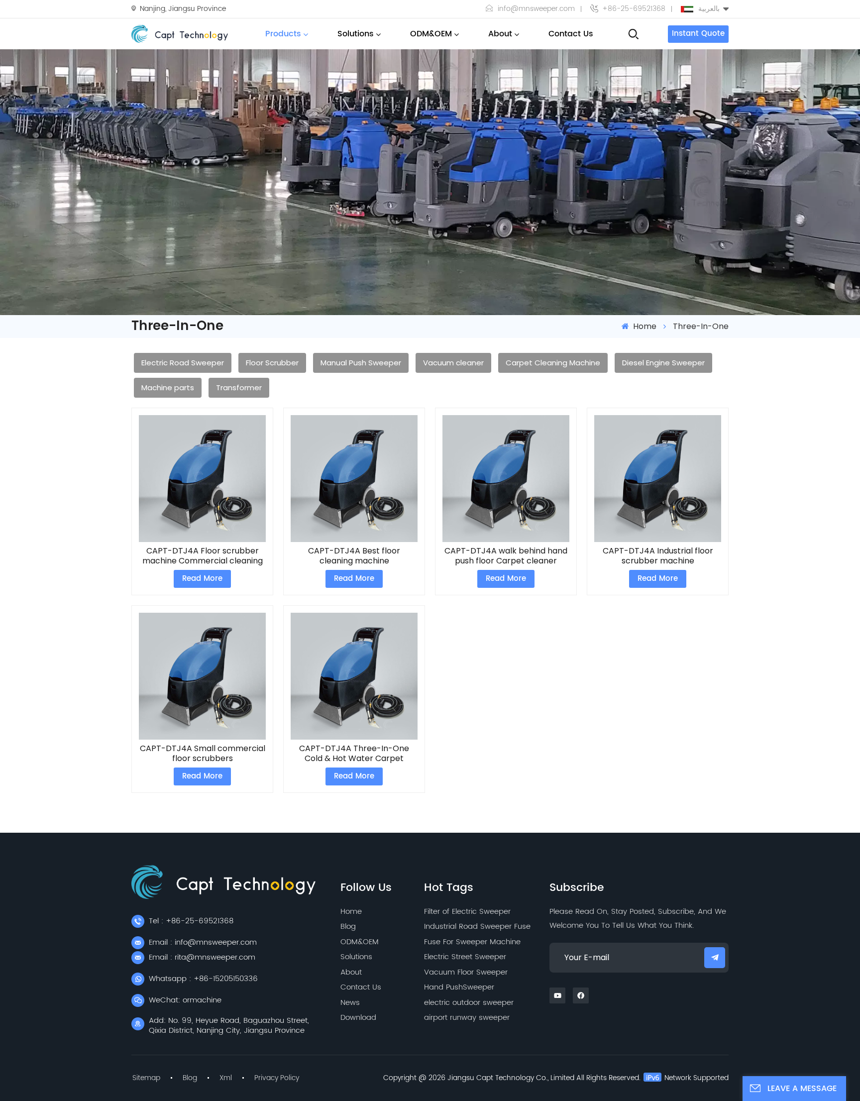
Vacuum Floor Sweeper (466, 972)
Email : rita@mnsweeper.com (202, 957)
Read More (202, 578)
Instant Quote (698, 33)
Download (358, 1017)
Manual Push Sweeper (361, 362)
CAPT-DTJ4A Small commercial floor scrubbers (202, 754)
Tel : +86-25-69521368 (191, 921)
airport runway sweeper (467, 1017)
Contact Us (570, 33)
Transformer (239, 387)
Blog (348, 926)
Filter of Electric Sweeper (467, 911)
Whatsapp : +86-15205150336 (203, 979)
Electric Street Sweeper (465, 957)
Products (283, 33)
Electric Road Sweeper (182, 362)
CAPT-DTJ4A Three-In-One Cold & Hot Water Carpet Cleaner (354, 754)
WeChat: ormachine (185, 1000)
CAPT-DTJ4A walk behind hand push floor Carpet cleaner (505, 556)
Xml (225, 1078)
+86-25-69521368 (633, 8)
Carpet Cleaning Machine (553, 362)
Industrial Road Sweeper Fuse (477, 926)
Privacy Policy (276, 1078)
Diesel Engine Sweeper (663, 362)
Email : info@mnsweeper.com (203, 942)
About (500, 33)
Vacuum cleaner (453, 362)
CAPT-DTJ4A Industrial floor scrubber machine (658, 556)
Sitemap (146, 1078)
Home (643, 326)
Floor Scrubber (272, 362)
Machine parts (167, 387)
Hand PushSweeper (459, 987)
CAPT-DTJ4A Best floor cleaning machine (354, 556)
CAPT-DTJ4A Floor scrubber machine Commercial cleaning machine (202, 556)
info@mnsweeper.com (536, 8)
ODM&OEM (431, 33)
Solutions (355, 33)
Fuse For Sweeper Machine (472, 942)
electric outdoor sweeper (469, 1002)
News (350, 1002)
